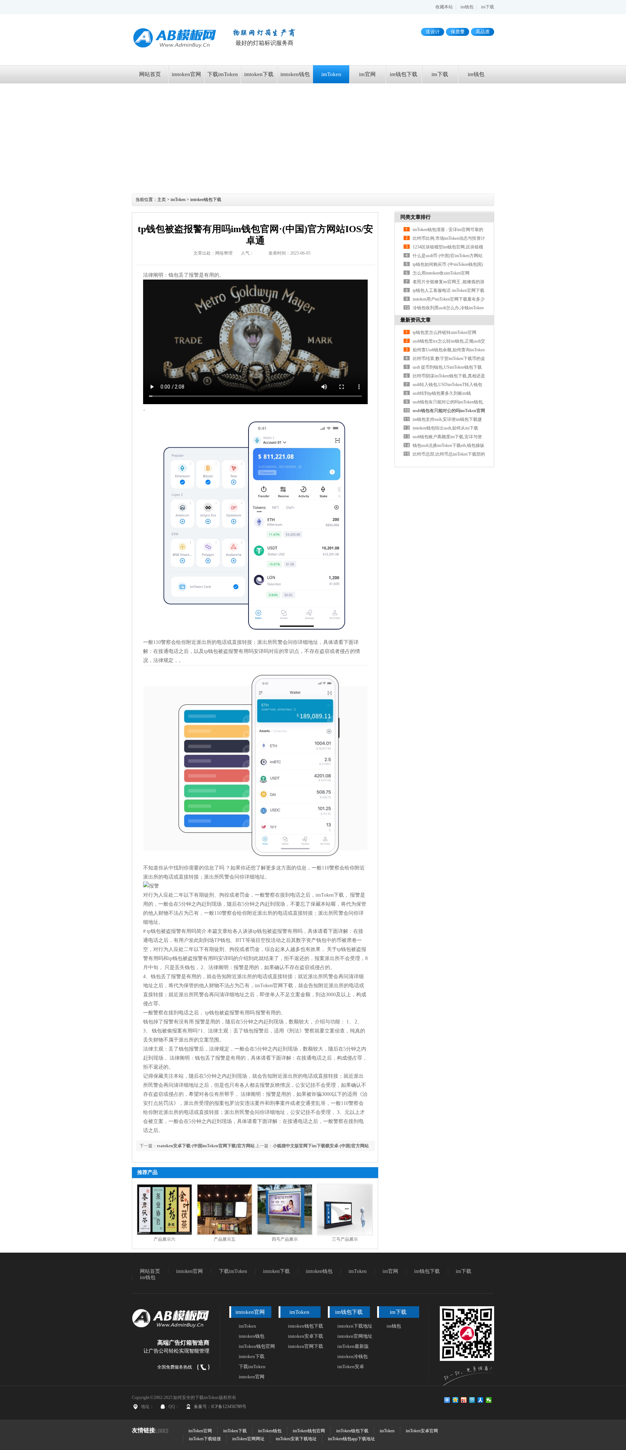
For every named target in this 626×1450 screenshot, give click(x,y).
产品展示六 (164, 1239)
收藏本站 (444, 6)
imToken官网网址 (248, 1438)
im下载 (487, 6)
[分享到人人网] (480, 1400)
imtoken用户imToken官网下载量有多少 (449, 299)
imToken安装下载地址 (296, 1438)
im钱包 (466, 6)
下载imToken (222, 74)
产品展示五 (224, 1239)
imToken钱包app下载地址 (351, 1438)
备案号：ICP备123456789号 (220, 1406)
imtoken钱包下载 (205, 199)
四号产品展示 (285, 1239)
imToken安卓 (350, 1366)
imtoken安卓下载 (305, 1336)
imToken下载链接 (205, 1438)
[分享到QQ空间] (455, 1400)
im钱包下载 (403, 74)
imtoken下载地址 (354, 1326)
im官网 (367, 74)
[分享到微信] (489, 1400)
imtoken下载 (259, 74)
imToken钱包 (269, 1430)
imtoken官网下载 (305, 1346)
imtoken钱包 (295, 74)
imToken (331, 74)
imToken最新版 (353, 1346)
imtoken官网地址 (354, 1336)
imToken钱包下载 (352, 1430)
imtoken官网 (186, 74)
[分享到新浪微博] (464, 1400)
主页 (161, 199)
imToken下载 (235, 1430)
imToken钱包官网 (257, 1346)
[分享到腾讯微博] (472, 1400)
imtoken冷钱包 (352, 1356)
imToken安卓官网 (422, 1430)
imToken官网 (200, 1430)
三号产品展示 (345, 1239)
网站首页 (150, 74)
